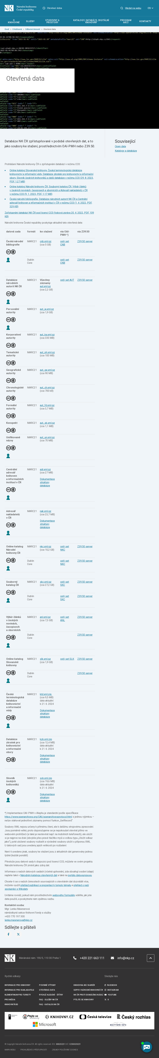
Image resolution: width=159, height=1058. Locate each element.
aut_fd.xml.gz (47, 405)
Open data (120, 146)
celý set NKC (64, 562)
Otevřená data (47, 990)
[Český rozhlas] (133, 1016)
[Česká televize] (95, 1016)
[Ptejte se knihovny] (31, 1016)
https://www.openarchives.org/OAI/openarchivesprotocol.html (38, 816)
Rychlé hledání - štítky (51, 995)
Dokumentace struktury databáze (47, 482)
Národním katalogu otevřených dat (38, 875)
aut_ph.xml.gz (47, 352)
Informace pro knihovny (17, 985)
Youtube (112, 995)
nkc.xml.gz (45, 546)
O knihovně (17, 29)
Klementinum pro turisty (18, 995)
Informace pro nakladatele (19, 990)
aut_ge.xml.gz (47, 369)
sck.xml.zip (46, 778)
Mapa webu (10, 1050)
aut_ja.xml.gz (47, 309)
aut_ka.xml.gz (47, 334)
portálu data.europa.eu (80, 875)
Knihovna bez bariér (84, 985)
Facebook (112, 985)
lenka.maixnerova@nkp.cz (18, 920)
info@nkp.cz (125, 958)
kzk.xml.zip (46, 739)
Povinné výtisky (47, 985)
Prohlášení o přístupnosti (33, 1050)
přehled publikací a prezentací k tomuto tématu (45, 885)
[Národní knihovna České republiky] (20, 8)
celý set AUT (67, 280)
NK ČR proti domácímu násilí (88, 995)
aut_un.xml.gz (47, 437)
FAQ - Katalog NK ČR (49, 1004)
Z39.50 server (85, 241)
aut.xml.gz (45, 286)
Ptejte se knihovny (84, 1000)
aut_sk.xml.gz (47, 422)
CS (149, 8)
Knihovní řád (11, 1004)
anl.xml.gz (45, 617)
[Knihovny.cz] (59, 1016)
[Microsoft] (44, 1024)
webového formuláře (63, 895)
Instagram (113, 990)
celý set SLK (67, 658)
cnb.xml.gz (45, 241)
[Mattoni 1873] (118, 1024)
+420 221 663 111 (92, 958)
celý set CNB (64, 243)
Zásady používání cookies (65, 1050)
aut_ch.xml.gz (47, 387)
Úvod (7, 29)
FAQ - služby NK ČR (48, 1000)
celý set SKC (64, 583)
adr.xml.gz (45, 469)
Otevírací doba (54, 8)
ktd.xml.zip (46, 694)
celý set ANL (64, 619)
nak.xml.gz (45, 511)
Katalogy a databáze (126, 150)
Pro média (10, 1000)
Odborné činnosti (32, 29)
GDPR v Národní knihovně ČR (88, 990)
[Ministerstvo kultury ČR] (13, 1016)
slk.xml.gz (45, 658)
